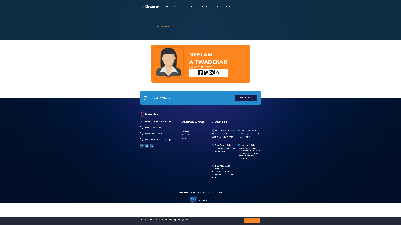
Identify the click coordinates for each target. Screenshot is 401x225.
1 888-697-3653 (153, 133)
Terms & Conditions (189, 138)
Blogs (208, 7)
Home (169, 7)
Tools (228, 7)
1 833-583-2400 (153, 139)
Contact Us (218, 7)
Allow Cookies (252, 221)
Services (178, 7)
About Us (189, 7)
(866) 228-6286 (162, 98)
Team (151, 27)
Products (200, 7)
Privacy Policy (186, 135)
